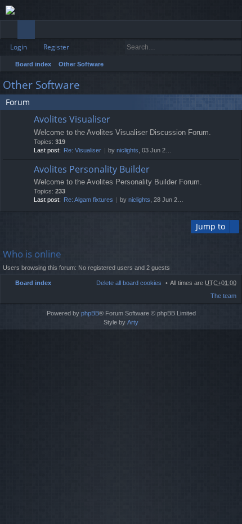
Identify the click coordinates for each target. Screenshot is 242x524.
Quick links (11, 31)
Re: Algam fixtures (88, 199)
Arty (132, 322)
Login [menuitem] (218, 31)
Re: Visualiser (82, 150)
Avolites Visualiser (72, 119)
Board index (33, 64)
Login (18, 47)
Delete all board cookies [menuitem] (129, 282)
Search (217, 47)
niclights (127, 150)
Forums (28, 31)
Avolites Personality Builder (92, 169)
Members (45, 31)
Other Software (81, 64)
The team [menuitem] (223, 295)
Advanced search (233, 47)
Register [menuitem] (236, 31)
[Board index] (121, 10)
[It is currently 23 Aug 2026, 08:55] (217, 64)
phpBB (90, 313)
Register (56, 47)
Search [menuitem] (231, 65)
